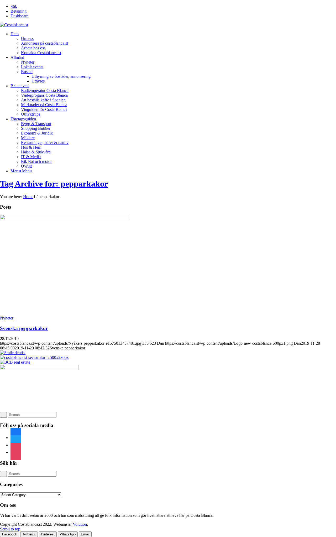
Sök (13, 6)
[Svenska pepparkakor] (65, 218)
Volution (80, 524)
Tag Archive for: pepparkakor (54, 183)
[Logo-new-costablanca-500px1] (14, 25)
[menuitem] (173, 6)
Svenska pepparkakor (24, 328)
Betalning (18, 11)
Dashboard (19, 16)
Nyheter (6, 318)
